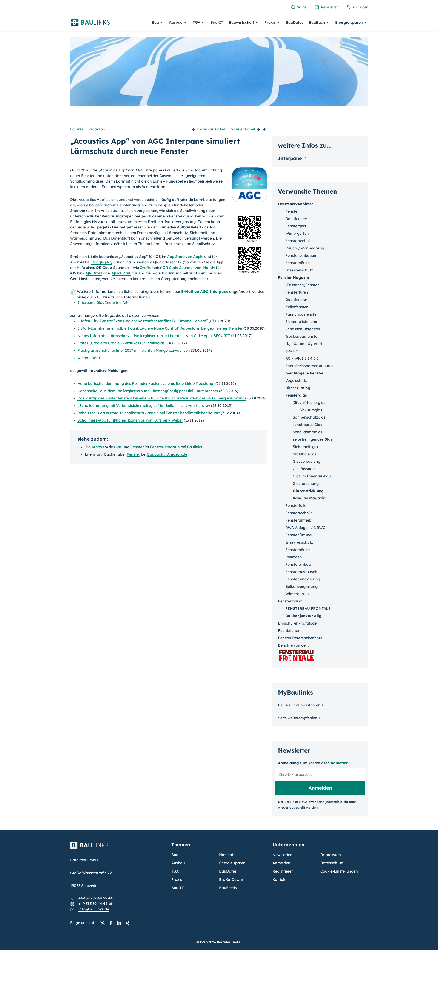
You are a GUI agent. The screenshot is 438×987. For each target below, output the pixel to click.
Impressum (330, 854)
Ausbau (178, 863)
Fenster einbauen (300, 255)
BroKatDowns (231, 879)
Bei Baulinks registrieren (299, 705)
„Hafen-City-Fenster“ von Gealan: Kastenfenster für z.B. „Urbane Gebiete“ (142, 321)
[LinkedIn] (120, 923)
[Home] (118, 848)
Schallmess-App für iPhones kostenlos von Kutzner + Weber (130, 420)
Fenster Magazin (293, 277)
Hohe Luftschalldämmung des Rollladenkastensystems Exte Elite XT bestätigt (146, 383)
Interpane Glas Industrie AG (102, 302)
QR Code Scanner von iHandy (189, 267)
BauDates (294, 22)
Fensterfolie (295, 505)
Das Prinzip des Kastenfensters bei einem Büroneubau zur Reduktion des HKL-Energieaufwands (161, 398)
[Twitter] (104, 923)
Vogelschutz (296, 380)
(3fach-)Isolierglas (309, 402)
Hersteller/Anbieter (295, 204)
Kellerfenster (296, 307)
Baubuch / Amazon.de (167, 454)
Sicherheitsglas (306, 446)
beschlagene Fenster (304, 373)
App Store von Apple (185, 256)
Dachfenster (296, 218)
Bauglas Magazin (309, 498)
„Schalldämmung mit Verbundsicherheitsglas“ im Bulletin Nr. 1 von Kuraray (143, 405)
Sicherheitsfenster (301, 321)
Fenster (137, 447)
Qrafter (146, 267)
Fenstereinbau (298, 564)
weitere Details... (91, 357)
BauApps (94, 447)
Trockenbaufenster (302, 336)
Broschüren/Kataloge (297, 623)
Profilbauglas (304, 454)
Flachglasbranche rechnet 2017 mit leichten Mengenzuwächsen (133, 350)
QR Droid (94, 273)
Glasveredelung (306, 461)
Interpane (290, 158)
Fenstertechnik (298, 240)
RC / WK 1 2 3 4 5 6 (301, 358)
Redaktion (97, 129)
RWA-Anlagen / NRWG (305, 527)
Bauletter (339, 763)
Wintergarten (297, 233)
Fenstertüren (296, 292)
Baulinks (76, 129)
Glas (118, 447)
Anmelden (281, 863)
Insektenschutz (299, 270)
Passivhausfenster (301, 314)
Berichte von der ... (294, 645)
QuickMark (121, 273)
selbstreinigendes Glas (312, 439)
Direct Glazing (297, 387)
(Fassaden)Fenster (302, 284)
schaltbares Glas (307, 424)
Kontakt (279, 879)
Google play (101, 262)
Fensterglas (295, 226)
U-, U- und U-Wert (303, 343)
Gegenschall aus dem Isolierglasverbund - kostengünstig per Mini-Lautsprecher (147, 390)
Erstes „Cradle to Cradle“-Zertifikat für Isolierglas (121, 343)
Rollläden (293, 557)
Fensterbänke (297, 262)
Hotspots (227, 854)
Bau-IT (216, 22)
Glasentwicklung (308, 490)
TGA (175, 871)
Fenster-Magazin (165, 447)
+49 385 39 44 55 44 (95, 898)
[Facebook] (112, 923)
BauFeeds (228, 887)
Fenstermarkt (290, 601)
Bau (174, 854)
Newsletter (282, 854)
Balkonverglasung (301, 586)
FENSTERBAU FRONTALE (308, 608)
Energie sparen (232, 863)
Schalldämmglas (307, 432)
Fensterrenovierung (302, 579)
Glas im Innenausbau (312, 476)
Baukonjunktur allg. (303, 615)
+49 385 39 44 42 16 (95, 903)
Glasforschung (306, 483)
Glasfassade (304, 468)
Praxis (176, 879)
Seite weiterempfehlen (297, 718)
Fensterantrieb (298, 520)
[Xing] (129, 923)
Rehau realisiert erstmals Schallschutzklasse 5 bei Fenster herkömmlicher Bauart (148, 413)
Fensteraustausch (301, 571)
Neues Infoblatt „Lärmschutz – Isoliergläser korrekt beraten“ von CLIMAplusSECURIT (153, 335)
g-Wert (291, 351)
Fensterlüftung (298, 535)
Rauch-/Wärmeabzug (304, 248)
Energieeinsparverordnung (309, 365)
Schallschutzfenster (302, 329)
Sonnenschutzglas (309, 417)
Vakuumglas (311, 410)
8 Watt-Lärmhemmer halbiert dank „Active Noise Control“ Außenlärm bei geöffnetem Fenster (160, 328)
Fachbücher (288, 630)
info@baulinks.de (93, 909)
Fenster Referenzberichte (300, 638)
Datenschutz (331, 863)
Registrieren (283, 871)
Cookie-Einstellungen (339, 871)
